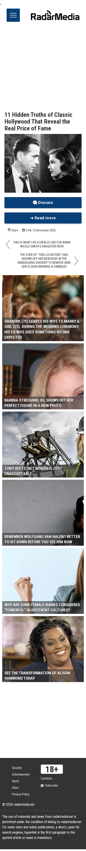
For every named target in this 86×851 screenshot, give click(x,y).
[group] (43, 163)
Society (17, 768)
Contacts (46, 778)
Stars (14, 230)
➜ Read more (43, 218)
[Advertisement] (43, 67)
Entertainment (21, 774)
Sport (15, 781)
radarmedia (55, 15)
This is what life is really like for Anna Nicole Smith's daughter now (42, 244)
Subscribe (51, 785)
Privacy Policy (21, 794)
